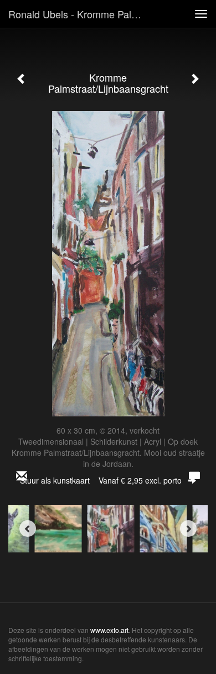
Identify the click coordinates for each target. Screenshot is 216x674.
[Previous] (27, 528)
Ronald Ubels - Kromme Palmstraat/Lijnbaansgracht (82, 14)
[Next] (188, 528)
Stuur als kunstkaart (101, 480)
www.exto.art (109, 630)
